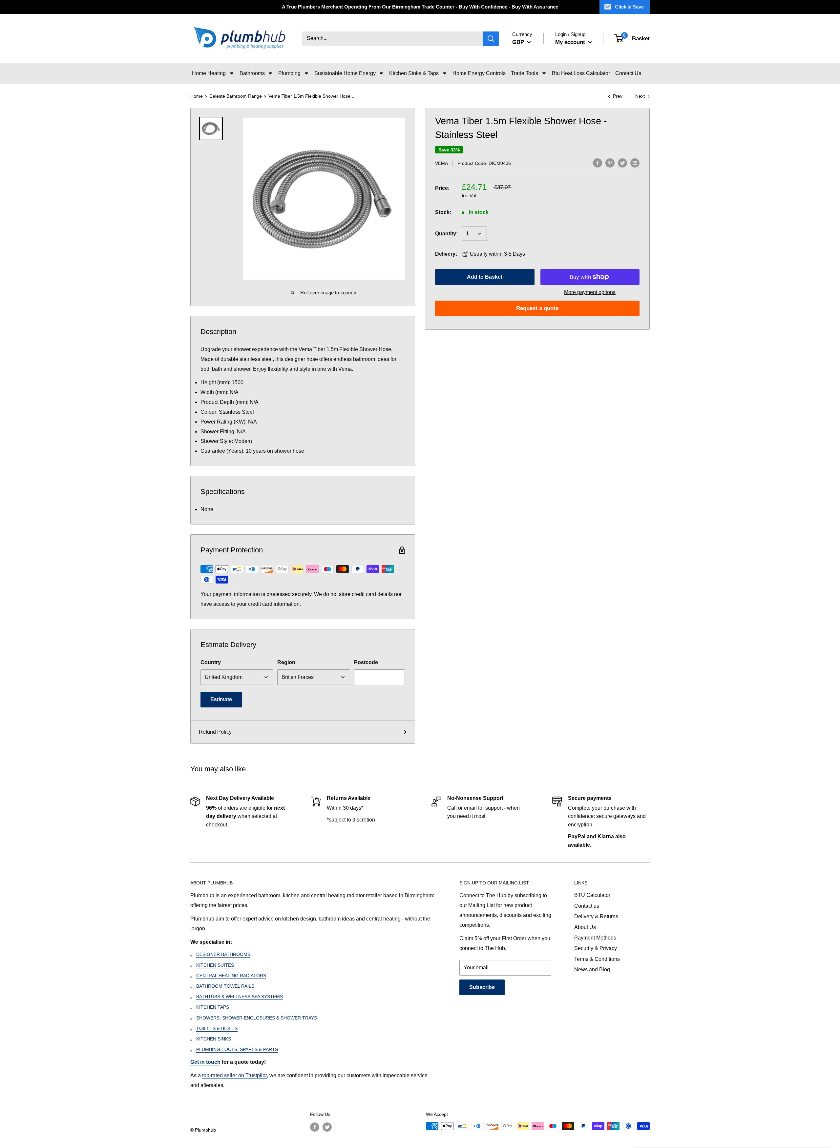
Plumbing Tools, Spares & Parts (237, 1049)
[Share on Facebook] (597, 163)
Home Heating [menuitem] (209, 73)
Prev (617, 96)
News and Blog (592, 969)
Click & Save (629, 7)
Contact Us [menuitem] (628, 73)
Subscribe (482, 987)
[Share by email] (635, 163)
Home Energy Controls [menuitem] (479, 73)
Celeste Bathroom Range (235, 96)
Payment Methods (595, 937)
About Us (585, 927)
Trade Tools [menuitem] (524, 73)
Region (286, 662)
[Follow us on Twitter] (327, 1126)
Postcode (366, 662)
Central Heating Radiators (231, 975)
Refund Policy (215, 732)
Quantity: (446, 233)
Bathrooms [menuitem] (252, 73)
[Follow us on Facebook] (314, 1126)
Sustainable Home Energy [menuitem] (345, 73)
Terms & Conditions (597, 959)
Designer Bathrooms (223, 954)
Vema (441, 163)
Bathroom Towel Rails (225, 986)
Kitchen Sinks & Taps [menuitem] (414, 73)
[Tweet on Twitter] (622, 163)
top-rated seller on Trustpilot (234, 1075)
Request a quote (537, 308)
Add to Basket (484, 277)
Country (210, 662)
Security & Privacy (595, 948)
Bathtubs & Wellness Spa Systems (239, 996)
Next (640, 96)
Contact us (586, 906)
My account (571, 42)
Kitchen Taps (212, 1007)
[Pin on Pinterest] (610, 163)
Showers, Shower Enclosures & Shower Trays (256, 1017)
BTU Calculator (592, 895)
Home (196, 96)
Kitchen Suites (215, 965)
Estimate (221, 699)
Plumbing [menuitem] (289, 73)
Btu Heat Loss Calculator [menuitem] (581, 73)
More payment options (590, 292)
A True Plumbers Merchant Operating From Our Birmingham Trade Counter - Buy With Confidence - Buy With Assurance (420, 7)
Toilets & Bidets (217, 1028)
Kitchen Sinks (213, 1038)
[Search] (491, 38)
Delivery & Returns (596, 916)
